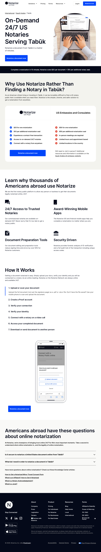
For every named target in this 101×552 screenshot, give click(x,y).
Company (34, 506)
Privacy (73, 543)
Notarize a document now (16, 58)
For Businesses (53, 515)
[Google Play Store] (11, 525)
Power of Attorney (88, 509)
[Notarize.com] (9, 505)
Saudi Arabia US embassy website (68, 156)
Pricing (43, 3)
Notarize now (89, 3)
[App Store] (11, 531)
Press (33, 509)
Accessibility (52, 543)
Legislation (35, 512)
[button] (33, 3)
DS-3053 (85, 515)
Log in (77, 3)
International (9, 13)
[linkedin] (16, 518)
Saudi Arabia (20, 13)
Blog (66, 506)
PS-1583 (85, 512)
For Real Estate (53, 518)
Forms (51, 3)
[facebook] (11, 518)
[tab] (50, 291)
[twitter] (6, 518)
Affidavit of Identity (88, 506)
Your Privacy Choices (89, 543)
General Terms (64, 543)
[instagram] (20, 518)
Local (67, 512)
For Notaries (52, 512)
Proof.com (26, 543)
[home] (13, 4)
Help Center (69, 509)
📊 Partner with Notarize (36, 519)
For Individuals (53, 509)
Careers (33, 515)
